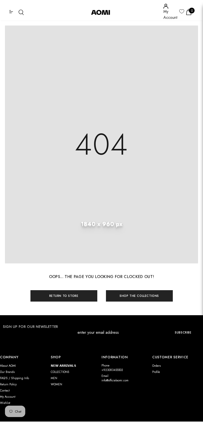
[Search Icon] (21, 12)
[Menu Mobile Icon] (12, 12)
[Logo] (102, 12)
